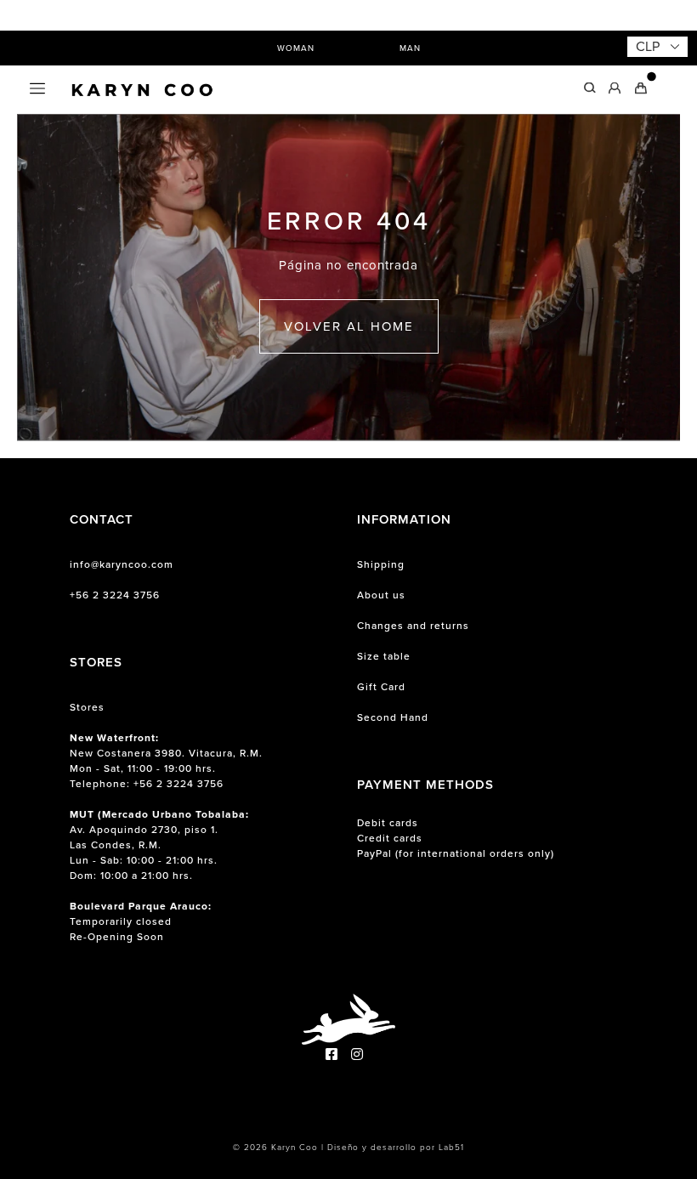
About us (381, 595)
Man (410, 48)
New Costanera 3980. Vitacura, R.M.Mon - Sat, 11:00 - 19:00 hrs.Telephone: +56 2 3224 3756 (166, 760)
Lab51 (451, 1147)
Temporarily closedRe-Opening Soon (141, 921)
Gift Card (381, 686)
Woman (295, 48)
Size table (384, 656)
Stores (87, 707)
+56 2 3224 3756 (115, 595)
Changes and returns (413, 625)
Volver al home (349, 326)
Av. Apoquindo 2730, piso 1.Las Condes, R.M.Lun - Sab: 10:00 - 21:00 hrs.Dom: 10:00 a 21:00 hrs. (159, 845)
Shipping (381, 564)
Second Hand (392, 717)
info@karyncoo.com (121, 564)
